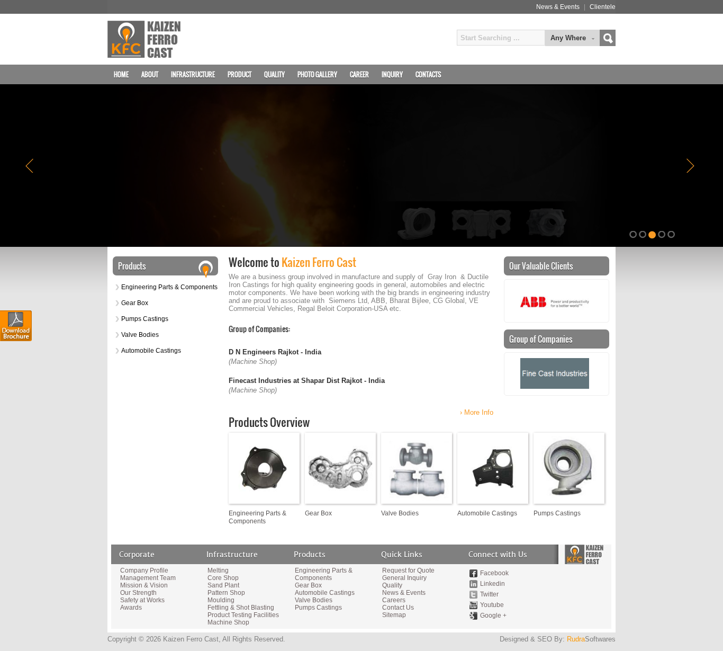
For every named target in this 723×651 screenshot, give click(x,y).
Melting (218, 570)
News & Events (558, 7)
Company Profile (144, 570)
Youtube (492, 605)
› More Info (476, 412)
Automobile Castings (151, 350)
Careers (393, 600)
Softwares (591, 639)
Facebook (494, 573)
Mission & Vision (144, 585)
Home (121, 74)
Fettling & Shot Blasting (240, 607)
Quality (274, 74)
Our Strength (138, 592)
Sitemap (394, 615)
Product (239, 74)
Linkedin (492, 583)
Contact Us (398, 607)
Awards (131, 607)
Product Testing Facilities (242, 615)
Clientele (603, 7)
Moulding (220, 600)
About (149, 74)
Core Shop (223, 578)
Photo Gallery (317, 74)
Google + (493, 615)
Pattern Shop (226, 592)
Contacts (428, 74)
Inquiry (392, 74)
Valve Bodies (140, 334)
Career (359, 74)
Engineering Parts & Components (169, 287)
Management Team (148, 578)
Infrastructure (193, 74)
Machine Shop (228, 622)
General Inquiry (404, 578)
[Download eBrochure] (16, 325)
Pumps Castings (144, 319)
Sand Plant (223, 585)
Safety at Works (142, 600)
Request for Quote (408, 570)
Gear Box (134, 303)
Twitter (489, 594)
